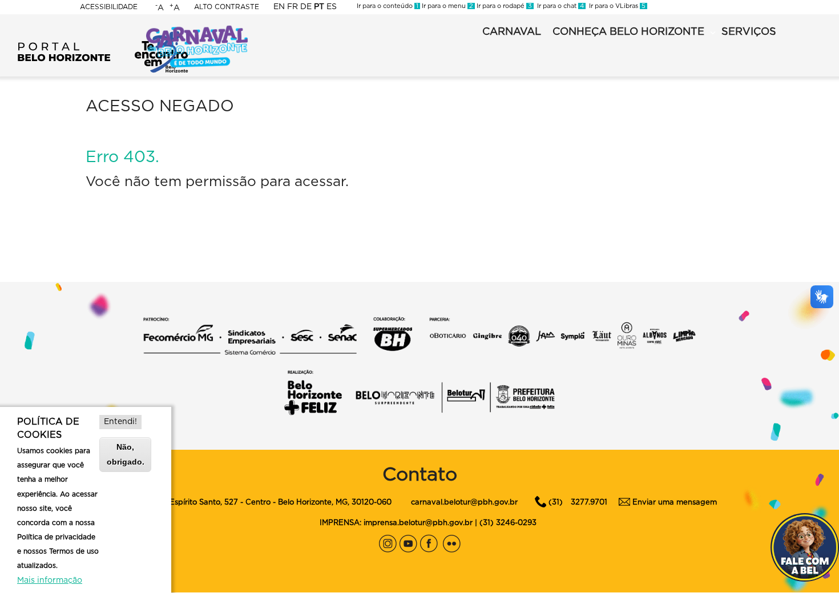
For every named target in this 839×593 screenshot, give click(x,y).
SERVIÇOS (748, 32)
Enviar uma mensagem (674, 502)
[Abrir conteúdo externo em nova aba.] (387, 540)
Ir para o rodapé (503, 6)
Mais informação (49, 580)
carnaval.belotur (440, 502)
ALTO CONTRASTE (226, 6)
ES (331, 7)
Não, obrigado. (125, 454)
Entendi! (120, 422)
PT (319, 7)
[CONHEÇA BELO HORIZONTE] (713, 33)
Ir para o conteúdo (387, 6)
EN (279, 7)
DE (306, 7)
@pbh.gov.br (494, 502)
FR (292, 7)
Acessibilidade (109, 6)
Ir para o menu (446, 6)
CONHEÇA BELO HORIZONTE (628, 32)
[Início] (102, 34)
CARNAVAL (511, 32)
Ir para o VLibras (616, 6)
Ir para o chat (559, 6)
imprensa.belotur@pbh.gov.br (418, 523)
